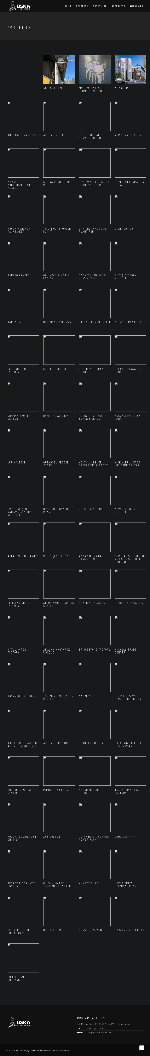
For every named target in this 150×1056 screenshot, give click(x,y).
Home (68, 6)
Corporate (118, 6)
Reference (100, 6)
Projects (82, 6)
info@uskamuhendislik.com (99, 1032)
